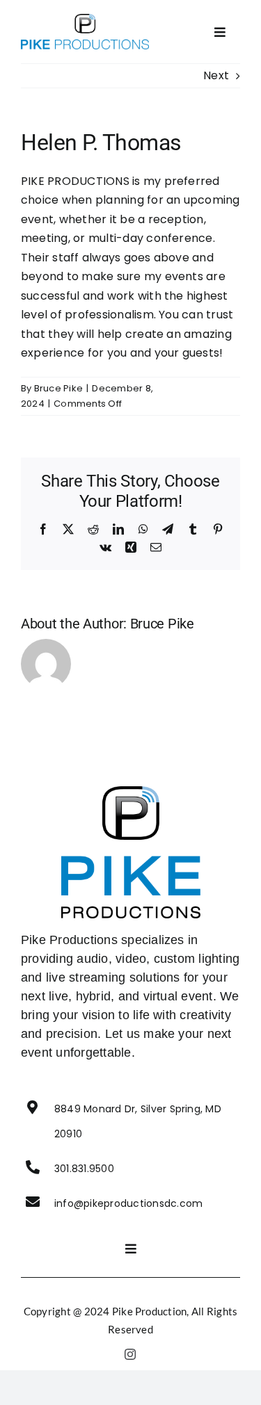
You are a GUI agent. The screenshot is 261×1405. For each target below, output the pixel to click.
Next (216, 75)
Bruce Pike (58, 388)
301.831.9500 (84, 1169)
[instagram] (130, 1354)
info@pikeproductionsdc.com (128, 1203)
